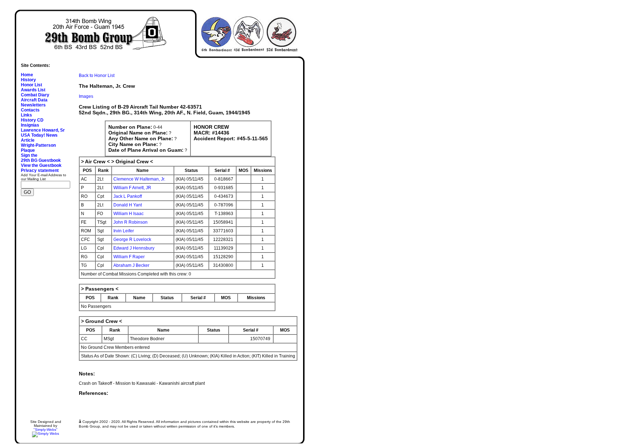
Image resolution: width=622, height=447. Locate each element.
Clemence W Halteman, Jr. (139, 179)
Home (27, 74)
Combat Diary (35, 94)
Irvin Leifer (123, 230)
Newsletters (33, 105)
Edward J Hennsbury (133, 248)
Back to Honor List (96, 75)
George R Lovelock (132, 239)
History (28, 79)
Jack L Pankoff (127, 196)
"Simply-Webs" (45, 430)
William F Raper (129, 256)
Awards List (33, 89)
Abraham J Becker (131, 265)
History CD (32, 120)
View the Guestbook (41, 165)
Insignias (30, 125)
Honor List (31, 84)
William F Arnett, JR (132, 187)
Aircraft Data (34, 99)
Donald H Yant (127, 204)
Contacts (30, 110)
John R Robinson (130, 222)
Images (86, 96)
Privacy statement (40, 170)
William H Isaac (128, 213)
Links (26, 115)
